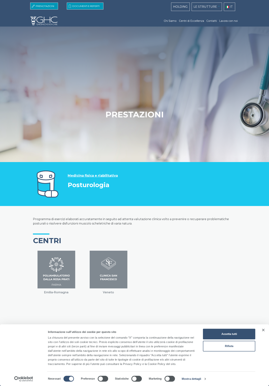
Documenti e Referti (86, 6)
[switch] (103, 379)
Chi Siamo (170, 21)
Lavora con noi (228, 21)
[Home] (45, 21)
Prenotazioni (45, 6)
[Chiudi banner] (263, 330)
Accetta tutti (229, 333)
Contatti (211, 21)
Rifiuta (229, 346)
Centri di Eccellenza (191, 21)
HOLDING (180, 6)
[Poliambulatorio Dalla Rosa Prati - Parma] (56, 269)
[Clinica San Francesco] (108, 269)
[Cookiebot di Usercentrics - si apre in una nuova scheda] (24, 379)
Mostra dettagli (191, 378)
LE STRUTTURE (205, 6)
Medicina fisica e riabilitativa (93, 176)
